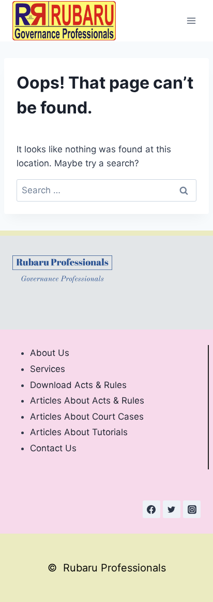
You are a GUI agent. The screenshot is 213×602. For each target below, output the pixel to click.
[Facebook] (151, 509)
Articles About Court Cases (87, 416)
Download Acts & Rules (78, 385)
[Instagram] (192, 509)
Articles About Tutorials (79, 432)
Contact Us (53, 448)
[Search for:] (106, 190)
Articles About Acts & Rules (87, 400)
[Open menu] (191, 20)
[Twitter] (171, 509)
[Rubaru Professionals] (64, 20)
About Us (49, 353)
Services (47, 369)
